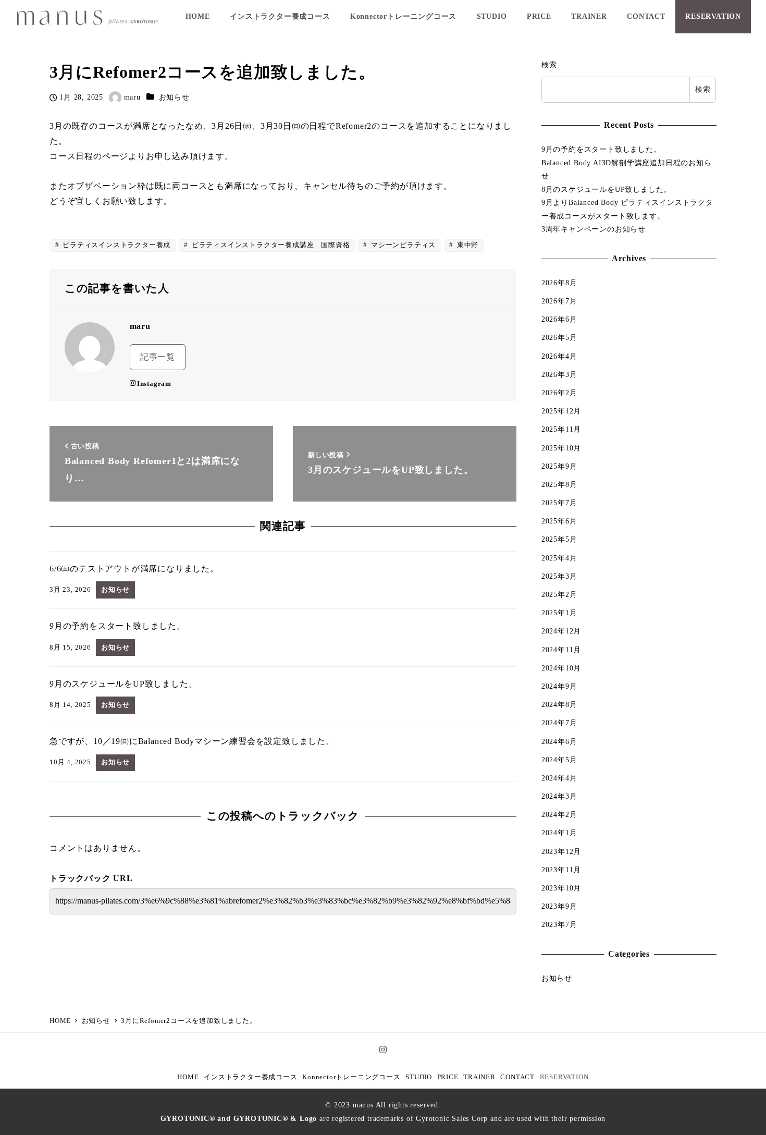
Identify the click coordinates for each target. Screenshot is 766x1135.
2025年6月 (559, 521)
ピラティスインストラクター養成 (115, 245)
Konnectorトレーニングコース (351, 1077)
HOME (188, 1077)
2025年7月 (559, 502)
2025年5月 (559, 539)
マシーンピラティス (402, 245)
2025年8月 (559, 484)
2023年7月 (559, 924)
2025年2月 (559, 594)
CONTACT (517, 1077)
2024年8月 (559, 704)
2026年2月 (559, 392)
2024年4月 (559, 778)
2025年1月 (559, 612)
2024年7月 (559, 722)
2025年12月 (561, 411)
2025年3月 (559, 576)
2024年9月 (559, 686)
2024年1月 (559, 832)
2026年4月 (559, 356)
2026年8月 (559, 282)
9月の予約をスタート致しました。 (601, 149)
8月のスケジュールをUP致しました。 (606, 189)
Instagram (154, 383)
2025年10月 (561, 448)
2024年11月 (561, 649)
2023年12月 (561, 851)
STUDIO (418, 1077)
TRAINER (479, 1077)
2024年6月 (559, 741)
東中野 (466, 245)
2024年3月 (559, 796)
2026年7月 (559, 301)
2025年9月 (559, 466)
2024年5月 (559, 759)
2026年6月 (559, 319)
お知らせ (174, 97)
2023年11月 (561, 869)
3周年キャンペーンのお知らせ (593, 229)
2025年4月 (559, 558)
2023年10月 (561, 888)
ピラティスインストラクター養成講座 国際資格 (270, 245)
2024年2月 (559, 814)
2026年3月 (559, 374)
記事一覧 (157, 356)
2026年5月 (559, 337)
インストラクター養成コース (250, 1077)
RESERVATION (564, 1077)
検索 (549, 64)
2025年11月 (561, 429)
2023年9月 (559, 906)
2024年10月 (561, 668)
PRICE (448, 1077)
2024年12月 (561, 631)
